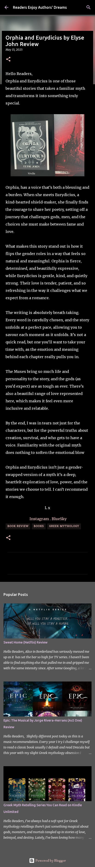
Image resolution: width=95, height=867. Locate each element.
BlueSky (59, 518)
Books (39, 526)
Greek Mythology (64, 526)
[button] (8, 59)
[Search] (88, 7)
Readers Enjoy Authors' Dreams (40, 7)
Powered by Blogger (50, 860)
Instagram (39, 518)
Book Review (17, 526)
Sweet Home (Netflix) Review (25, 642)
